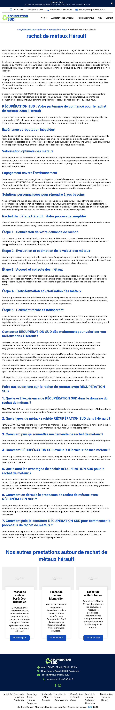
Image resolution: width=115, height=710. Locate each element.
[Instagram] (60, 685)
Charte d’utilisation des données (50, 707)
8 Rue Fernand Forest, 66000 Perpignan (59, 671)
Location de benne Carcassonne (61, 697)
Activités (8, 694)
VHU (100, 18)
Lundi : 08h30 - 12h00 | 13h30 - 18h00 (29, 9)
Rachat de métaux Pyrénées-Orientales (90, 698)
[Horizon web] (90, 707)
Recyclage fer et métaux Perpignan (32, 698)
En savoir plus (19, 637)
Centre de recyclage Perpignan (19, 697)
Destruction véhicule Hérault (107, 697)
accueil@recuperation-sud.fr (91, 9)
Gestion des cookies (78, 707)
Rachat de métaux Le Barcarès (47, 697)
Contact (109, 18)
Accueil (44, 18)
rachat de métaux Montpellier (56, 595)
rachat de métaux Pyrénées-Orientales (19, 597)
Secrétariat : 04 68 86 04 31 (59, 679)
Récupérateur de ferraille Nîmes (76, 697)
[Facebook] (56, 685)
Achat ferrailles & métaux (62, 18)
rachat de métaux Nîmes (93, 593)
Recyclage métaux (86, 18)
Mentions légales (25, 707)
